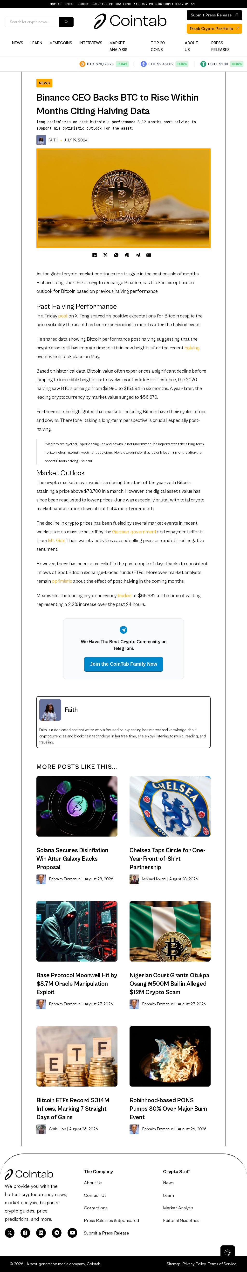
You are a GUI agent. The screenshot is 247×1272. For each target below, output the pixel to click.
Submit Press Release (211, 15)
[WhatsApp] (116, 255)
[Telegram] (138, 255)
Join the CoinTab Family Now (123, 664)
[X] (105, 255)
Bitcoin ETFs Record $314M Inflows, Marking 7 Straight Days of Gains (73, 1109)
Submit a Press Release (106, 1232)
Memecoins (60, 42)
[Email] (148, 255)
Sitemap (173, 1263)
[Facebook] (94, 255)
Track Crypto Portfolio (211, 28)
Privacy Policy (194, 1263)
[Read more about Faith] (41, 140)
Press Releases (220, 46)
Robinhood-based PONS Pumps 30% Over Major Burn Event (168, 1109)
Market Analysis (118, 46)
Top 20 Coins (158, 46)
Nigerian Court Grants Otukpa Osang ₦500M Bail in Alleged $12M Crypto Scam (169, 984)
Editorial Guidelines (181, 1220)
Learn (36, 42)
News (17, 42)
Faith (53, 140)
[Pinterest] (127, 255)
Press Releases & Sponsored (111, 1220)
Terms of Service (222, 1263)
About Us (191, 46)
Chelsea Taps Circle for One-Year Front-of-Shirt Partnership (167, 859)
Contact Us (95, 1195)
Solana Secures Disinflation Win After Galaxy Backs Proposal (72, 859)
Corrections (95, 1207)
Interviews (90, 42)
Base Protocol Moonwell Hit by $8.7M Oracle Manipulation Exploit (76, 984)
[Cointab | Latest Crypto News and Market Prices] (130, 22)
